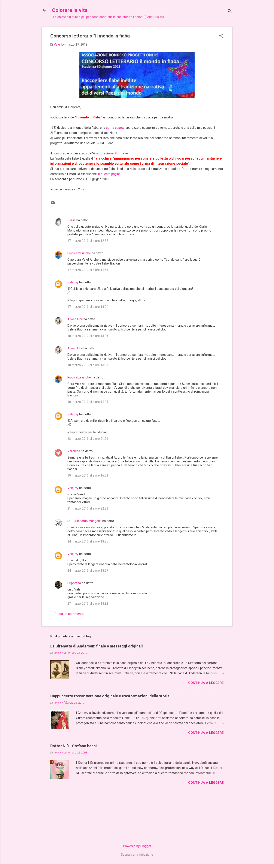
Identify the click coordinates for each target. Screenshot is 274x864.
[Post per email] (52, 204)
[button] (221, 36)
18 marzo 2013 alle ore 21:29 (87, 439)
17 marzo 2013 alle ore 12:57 (87, 241)
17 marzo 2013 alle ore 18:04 (87, 307)
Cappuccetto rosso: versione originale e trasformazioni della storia (110, 696)
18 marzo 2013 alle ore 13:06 (87, 336)
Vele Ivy (72, 282)
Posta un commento (69, 614)
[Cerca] (229, 11)
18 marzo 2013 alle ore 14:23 (87, 402)
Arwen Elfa (75, 319)
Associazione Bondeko (110, 153)
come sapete (115, 128)
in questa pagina (109, 174)
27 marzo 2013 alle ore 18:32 (87, 603)
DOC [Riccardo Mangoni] (84, 521)
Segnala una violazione (137, 855)
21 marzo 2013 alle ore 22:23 (87, 508)
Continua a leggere (206, 683)
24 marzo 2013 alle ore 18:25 (87, 541)
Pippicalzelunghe (79, 253)
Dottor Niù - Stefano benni (73, 746)
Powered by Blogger (137, 846)
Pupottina (74, 583)
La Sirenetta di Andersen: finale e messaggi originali (96, 646)
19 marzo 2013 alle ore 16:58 (87, 475)
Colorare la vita (70, 10)
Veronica (73, 451)
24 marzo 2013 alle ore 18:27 (87, 571)
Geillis (71, 220)
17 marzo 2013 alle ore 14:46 (87, 270)
